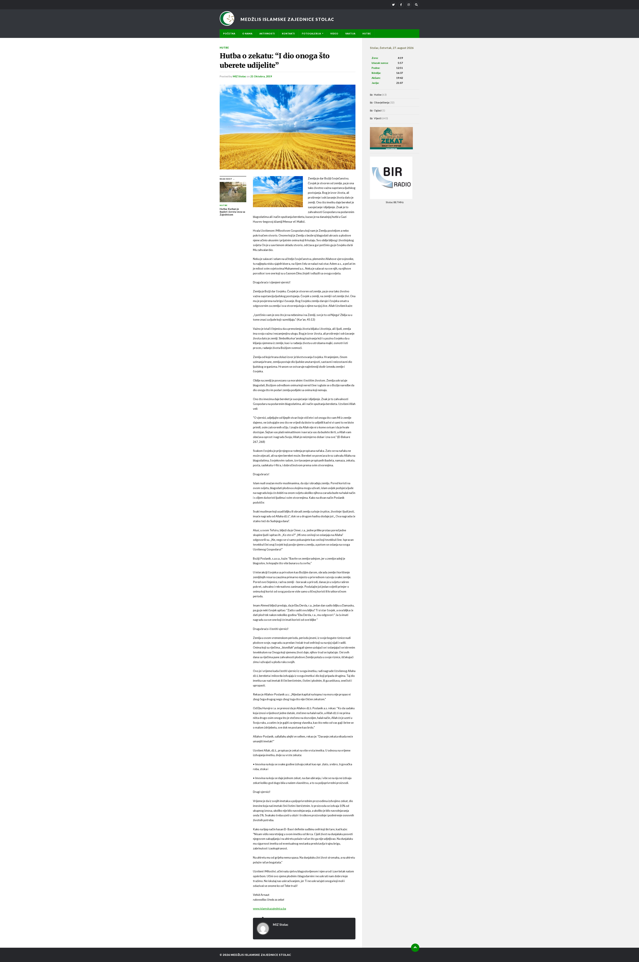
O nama (247, 33)
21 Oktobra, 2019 (261, 76)
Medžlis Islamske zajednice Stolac (287, 19)
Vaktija (350, 33)
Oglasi (377, 110)
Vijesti (377, 118)
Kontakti (288, 33)
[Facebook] (401, 5)
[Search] (416, 5)
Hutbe (366, 33)
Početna (229, 33)
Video (334, 33)
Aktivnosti (267, 33)
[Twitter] (393, 5)
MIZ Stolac (239, 76)
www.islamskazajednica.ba (269, 908)
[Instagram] (409, 5)
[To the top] (415, 948)
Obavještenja (381, 102)
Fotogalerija (311, 33)
